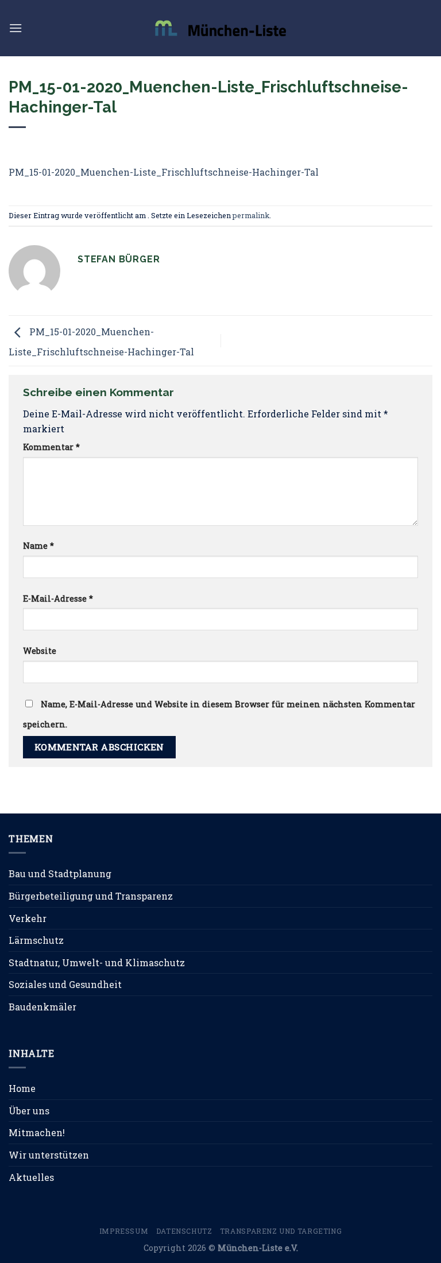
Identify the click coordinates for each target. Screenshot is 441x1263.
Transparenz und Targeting (281, 1230)
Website (39, 650)
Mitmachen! (37, 1132)
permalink (251, 215)
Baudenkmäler (42, 1007)
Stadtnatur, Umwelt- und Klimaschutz (97, 962)
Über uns (29, 1111)
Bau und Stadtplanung (60, 873)
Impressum (124, 1230)
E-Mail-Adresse (58, 598)
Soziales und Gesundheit (65, 984)
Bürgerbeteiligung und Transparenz (91, 896)
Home (22, 1088)
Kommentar (51, 446)
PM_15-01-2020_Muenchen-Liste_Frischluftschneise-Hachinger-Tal (164, 172)
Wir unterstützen (49, 1155)
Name (38, 545)
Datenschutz (184, 1230)
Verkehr (28, 918)
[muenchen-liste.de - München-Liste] (220, 28)
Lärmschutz (36, 940)
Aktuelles (31, 1177)
